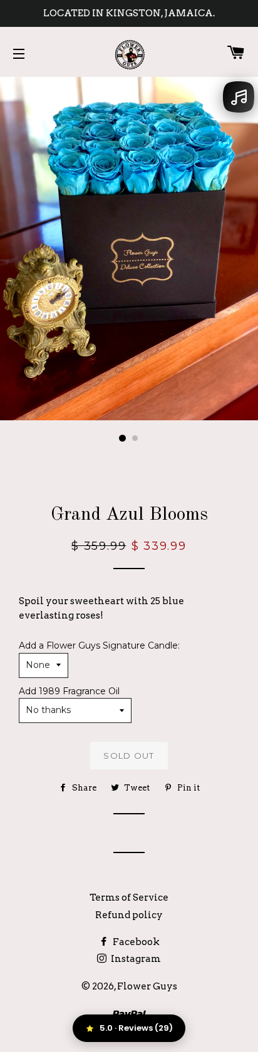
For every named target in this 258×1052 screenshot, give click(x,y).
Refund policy (129, 915)
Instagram (135, 958)
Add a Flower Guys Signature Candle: (99, 645)
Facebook (135, 942)
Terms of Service (129, 897)
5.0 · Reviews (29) (136, 1028)
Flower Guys (147, 986)
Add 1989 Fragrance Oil (69, 691)
